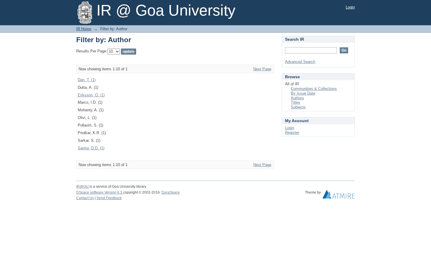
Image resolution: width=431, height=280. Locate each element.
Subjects (298, 107)
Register (292, 132)
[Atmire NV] (339, 196)
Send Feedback (109, 198)
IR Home (83, 29)
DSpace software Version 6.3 (99, 192)
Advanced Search (300, 61)
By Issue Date (303, 93)
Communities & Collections (314, 88)
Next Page (262, 69)
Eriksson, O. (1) (91, 95)
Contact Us (85, 198)
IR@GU (82, 187)
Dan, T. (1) (87, 80)
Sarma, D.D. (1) (91, 148)
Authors (297, 98)
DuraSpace (171, 192)
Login (350, 7)
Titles (295, 102)
